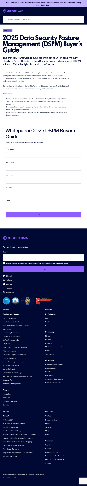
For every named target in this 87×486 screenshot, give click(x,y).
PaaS (47, 322)
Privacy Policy (6, 478)
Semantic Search (9, 369)
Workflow (6, 397)
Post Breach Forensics (53, 382)
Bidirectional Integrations (12, 383)
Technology (49, 354)
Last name (10, 161)
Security (6, 405)
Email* (5, 252)
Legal (14, 478)
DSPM (47, 372)
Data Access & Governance (55, 364)
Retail (47, 350)
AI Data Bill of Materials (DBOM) (14, 423)
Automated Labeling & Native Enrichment (18, 438)
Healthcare (49, 343)
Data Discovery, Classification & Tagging (17, 441)
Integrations (7, 394)
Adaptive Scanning (9, 351)
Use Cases (7, 329)
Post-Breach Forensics (11, 449)
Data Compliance (51, 368)
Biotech (48, 336)
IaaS (46, 325)
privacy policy (63, 263)
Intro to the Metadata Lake (12, 322)
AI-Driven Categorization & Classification (17, 376)
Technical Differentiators (12, 336)
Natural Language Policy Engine (14, 362)
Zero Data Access (9, 358)
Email (8, 200)
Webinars (48, 427)
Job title (9, 187)
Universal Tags (8, 380)
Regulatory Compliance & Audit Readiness (18, 452)
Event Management (10, 401)
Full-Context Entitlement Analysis (15, 347)
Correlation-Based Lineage (12, 372)
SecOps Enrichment (10, 456)
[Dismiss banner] (80, 3)
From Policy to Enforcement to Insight (16, 325)
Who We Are (49, 445)
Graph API (6, 343)
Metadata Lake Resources (54, 459)
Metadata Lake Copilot (11, 365)
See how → (47, 5)
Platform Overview (9, 318)
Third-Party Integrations (11, 333)
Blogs (47, 431)
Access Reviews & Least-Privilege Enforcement (20, 434)
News (47, 434)
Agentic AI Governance (11, 427)
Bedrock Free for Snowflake (55, 456)
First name (10, 149)
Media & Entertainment (53, 347)
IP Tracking (49, 375)
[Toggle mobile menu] (82, 11)
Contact (48, 463)
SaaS (47, 318)
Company (9, 174)
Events (47, 423)
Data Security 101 (51, 452)
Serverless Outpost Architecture (14, 354)
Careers (48, 448)
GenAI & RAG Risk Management (14, 431)
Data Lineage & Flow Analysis (13, 445)
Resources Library (51, 420)
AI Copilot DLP (8, 420)
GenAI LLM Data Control (54, 379)
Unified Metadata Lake (11, 340)
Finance (48, 339)
